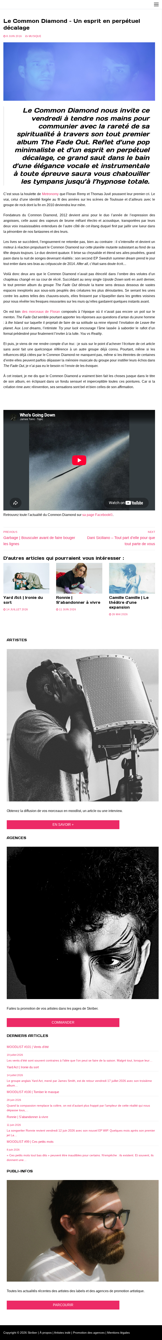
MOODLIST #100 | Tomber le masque (33, 1092)
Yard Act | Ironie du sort (23, 600)
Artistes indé (62, 1332)
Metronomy (50, 194)
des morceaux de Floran (41, 311)
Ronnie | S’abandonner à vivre (78, 600)
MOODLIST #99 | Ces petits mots (30, 1141)
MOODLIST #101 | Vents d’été (28, 1047)
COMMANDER (63, 1022)
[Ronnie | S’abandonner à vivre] (79, 578)
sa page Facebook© (97, 515)
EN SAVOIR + (63, 824)
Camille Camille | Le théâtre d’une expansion (128, 602)
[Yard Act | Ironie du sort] (26, 578)
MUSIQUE (34, 36)
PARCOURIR (63, 1305)
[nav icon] (156, 4)
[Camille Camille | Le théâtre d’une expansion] (132, 578)
